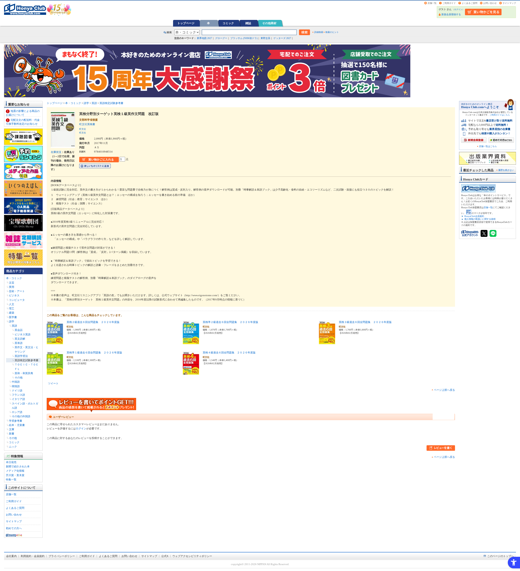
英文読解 (20, 338)
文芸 (11, 282)
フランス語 (18, 394)
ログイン (458, 9)
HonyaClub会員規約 (474, 216)
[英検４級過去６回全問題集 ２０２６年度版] (191, 373)
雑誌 (248, 23)
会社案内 (11, 556)
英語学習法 (21, 356)
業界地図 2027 (204, 38)
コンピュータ (17, 299)
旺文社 (82, 129)
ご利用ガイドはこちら (500, 115)
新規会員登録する (451, 14)
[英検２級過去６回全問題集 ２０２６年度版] (55, 342)
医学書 (13, 317)
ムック (13, 446)
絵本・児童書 (17, 425)
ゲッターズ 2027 (282, 38)
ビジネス (14, 295)
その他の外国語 (21, 416)
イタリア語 (18, 399)
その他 (19, 377)
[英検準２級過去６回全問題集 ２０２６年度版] (191, 342)
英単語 (19, 343)
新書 (11, 433)
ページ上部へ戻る (444, 389)
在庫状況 (56, 152)
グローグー (221, 38)
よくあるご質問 (469, 3)
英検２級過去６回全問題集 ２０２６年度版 (93, 322)
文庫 (11, 429)
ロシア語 (17, 412)
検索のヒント (332, 32)
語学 (11, 321)
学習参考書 (15, 420)
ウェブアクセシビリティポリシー (192, 556)
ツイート (53, 383)
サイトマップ (509, 3)
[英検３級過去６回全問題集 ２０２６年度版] (327, 342)
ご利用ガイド (449, 3)
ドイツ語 (17, 390)
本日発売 (11, 462)
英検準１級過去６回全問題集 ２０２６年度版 (94, 352)
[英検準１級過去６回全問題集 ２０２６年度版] (55, 373)
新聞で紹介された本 (18, 466)
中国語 (16, 381)
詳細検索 (318, 32)
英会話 (19, 330)
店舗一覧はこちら (488, 146)
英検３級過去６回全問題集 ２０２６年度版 (365, 322)
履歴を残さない (506, 170)
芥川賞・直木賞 (15, 475)
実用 (11, 286)
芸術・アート (17, 291)
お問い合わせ (490, 3)
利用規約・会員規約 (32, 556)
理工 (11, 308)
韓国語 (16, 386)
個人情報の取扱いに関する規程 (480, 219)
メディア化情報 (15, 470)
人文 (11, 304)
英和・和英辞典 (24, 373)
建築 (11, 312)
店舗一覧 (432, 3)
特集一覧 (11, 479)
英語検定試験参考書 (26, 360)
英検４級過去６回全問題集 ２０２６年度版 (229, 352)
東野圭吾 (265, 38)
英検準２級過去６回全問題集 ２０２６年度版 (230, 322)
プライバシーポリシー (62, 556)
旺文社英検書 (88, 124)
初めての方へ (14, 528)
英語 (14, 325)
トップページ (185, 23)
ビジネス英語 (22, 334)
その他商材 (269, 23)
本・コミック (14, 278)
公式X (164, 556)
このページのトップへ (500, 556)
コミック (228, 23)
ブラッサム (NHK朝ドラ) (244, 38)
